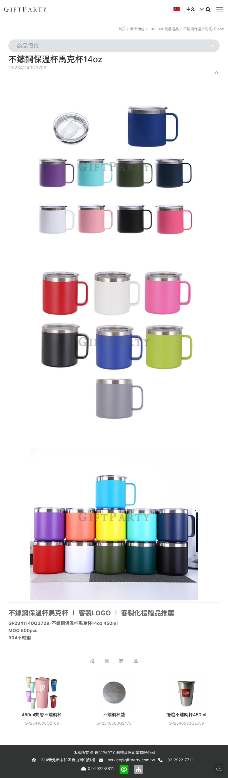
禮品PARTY (105, 752)
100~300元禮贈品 (164, 29)
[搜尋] (208, 9)
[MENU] (219, 9)
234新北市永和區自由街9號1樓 (68, 759)
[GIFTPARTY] (25, 9)
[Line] (124, 769)
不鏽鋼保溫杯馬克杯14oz (203, 29)
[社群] (219, 769)
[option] (82, 703)
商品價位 (137, 29)
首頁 (122, 29)
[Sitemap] (138, 769)
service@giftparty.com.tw (131, 759)
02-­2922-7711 (180, 759)
